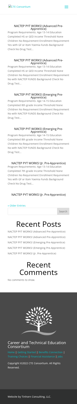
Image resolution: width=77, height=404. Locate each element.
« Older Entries (17, 205)
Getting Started (27, 352)
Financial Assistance (43, 356)
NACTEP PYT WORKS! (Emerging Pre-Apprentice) (38, 96)
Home (11, 352)
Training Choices (18, 356)
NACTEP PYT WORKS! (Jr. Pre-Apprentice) (38, 163)
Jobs (60, 356)
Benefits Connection (51, 352)
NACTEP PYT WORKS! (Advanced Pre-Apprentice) (38, 27)
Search (63, 211)
